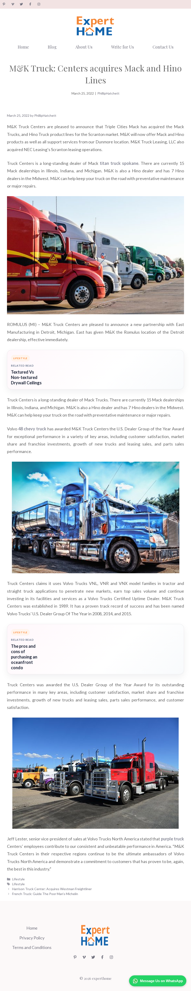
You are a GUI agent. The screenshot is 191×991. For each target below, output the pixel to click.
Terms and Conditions (31, 947)
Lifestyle (18, 879)
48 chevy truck (32, 428)
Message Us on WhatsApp (161, 981)
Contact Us (163, 47)
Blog (52, 47)
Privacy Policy (31, 937)
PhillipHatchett (108, 93)
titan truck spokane (119, 163)
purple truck (172, 838)
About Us (83, 47)
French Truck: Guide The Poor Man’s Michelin (45, 894)
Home (23, 47)
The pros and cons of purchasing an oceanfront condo (24, 657)
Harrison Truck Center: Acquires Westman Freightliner (52, 889)
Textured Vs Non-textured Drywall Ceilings (26, 377)
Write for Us (122, 47)
